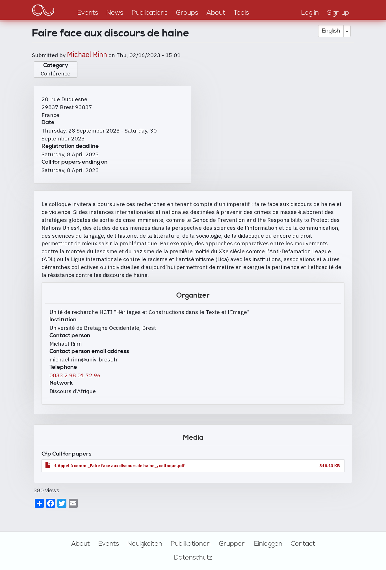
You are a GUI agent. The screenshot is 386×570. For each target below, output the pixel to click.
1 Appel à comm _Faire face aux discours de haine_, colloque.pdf (119, 465)
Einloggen (268, 543)
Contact (303, 543)
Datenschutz (193, 557)
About (80, 543)
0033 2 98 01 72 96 (75, 375)
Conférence (55, 73)
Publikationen (191, 543)
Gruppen (232, 543)
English (331, 30)
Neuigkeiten (144, 543)
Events (108, 543)
